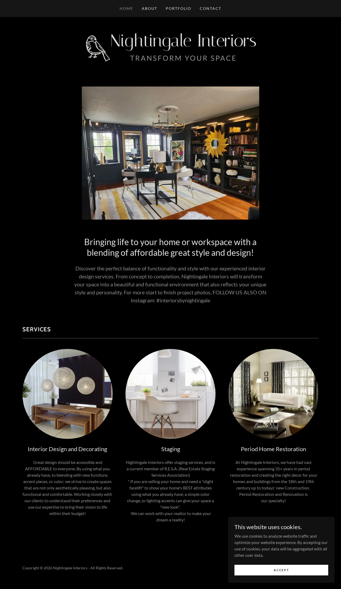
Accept (281, 570)
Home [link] (126, 8)
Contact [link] (210, 8)
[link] (170, 51)
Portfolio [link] (178, 8)
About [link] (149, 8)
